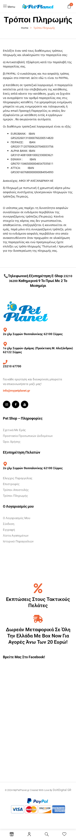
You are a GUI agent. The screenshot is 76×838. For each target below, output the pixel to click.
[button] (69, 6)
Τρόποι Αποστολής (16, 490)
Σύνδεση (8, 524)
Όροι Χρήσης (11, 441)
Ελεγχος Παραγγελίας (17, 478)
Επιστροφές (11, 484)
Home (24, 28)
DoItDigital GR (62, 790)
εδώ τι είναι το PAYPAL (53, 78)
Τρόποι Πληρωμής (15, 496)
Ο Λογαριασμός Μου (16, 518)
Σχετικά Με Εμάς (14, 430)
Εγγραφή (9, 530)
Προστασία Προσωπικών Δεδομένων (28, 436)
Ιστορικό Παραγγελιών (18, 541)
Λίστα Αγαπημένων (15, 535)
